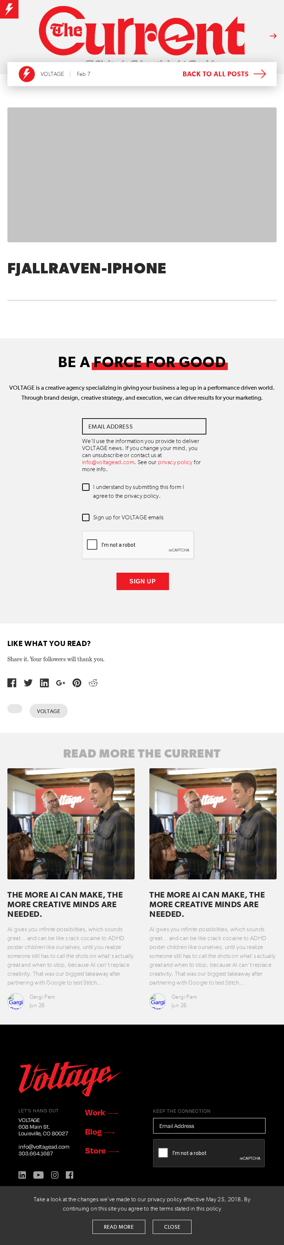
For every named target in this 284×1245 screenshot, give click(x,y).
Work (95, 1112)
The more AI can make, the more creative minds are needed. (65, 905)
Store (95, 1150)
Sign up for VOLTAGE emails (128, 518)
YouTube (38, 1175)
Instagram (54, 1175)
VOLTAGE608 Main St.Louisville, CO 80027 (43, 1126)
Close (172, 1227)
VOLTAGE (52, 74)
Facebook (69, 1175)
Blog (93, 1131)
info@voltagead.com (108, 463)
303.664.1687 (35, 1153)
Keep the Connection (182, 1111)
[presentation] (138, 545)
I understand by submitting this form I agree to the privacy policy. (138, 492)
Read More (119, 1227)
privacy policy (175, 463)
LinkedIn (22, 1175)
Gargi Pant (42, 997)
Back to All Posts (216, 74)
